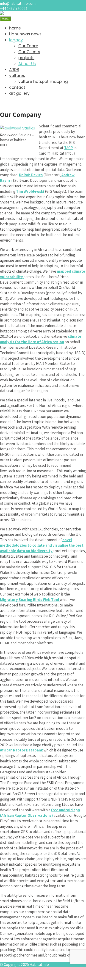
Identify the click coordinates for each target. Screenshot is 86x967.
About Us (27, 63)
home (15, 28)
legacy (16, 40)
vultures (17, 75)
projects (26, 58)
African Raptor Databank (21, 750)
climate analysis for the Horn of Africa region (40, 339)
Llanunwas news (25, 34)
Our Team (28, 46)
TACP (68, 147)
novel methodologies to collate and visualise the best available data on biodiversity (41, 545)
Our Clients (29, 52)
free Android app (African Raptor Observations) (40, 812)
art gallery (19, 93)
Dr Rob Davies (31, 174)
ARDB (14, 69)
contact (17, 87)
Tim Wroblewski (30, 191)
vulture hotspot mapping (43, 81)
